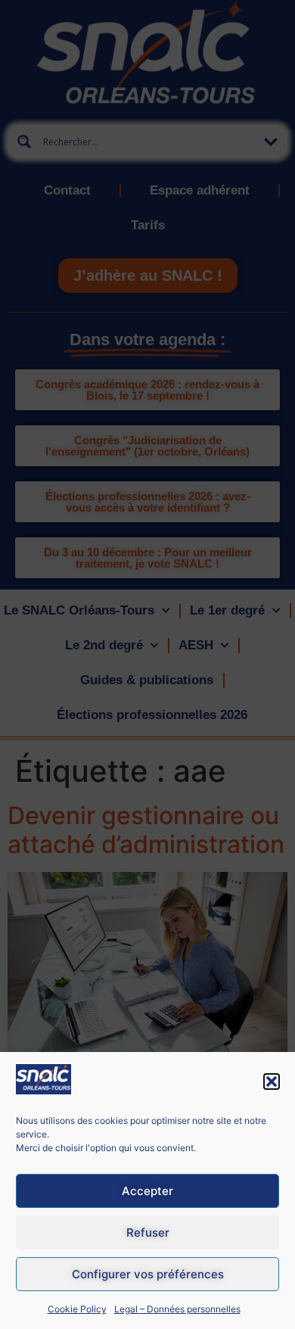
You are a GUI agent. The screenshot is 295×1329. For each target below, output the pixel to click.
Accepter (147, 1191)
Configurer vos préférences (148, 1274)
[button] (271, 1081)
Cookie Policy (77, 1309)
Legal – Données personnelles (177, 1309)
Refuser (147, 1232)
